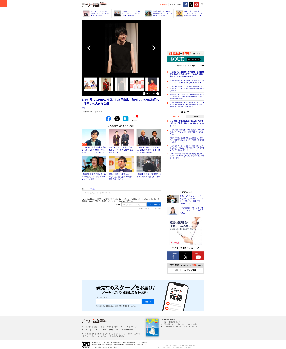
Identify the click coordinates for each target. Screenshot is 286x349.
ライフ (134, 327)
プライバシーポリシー (89, 336)
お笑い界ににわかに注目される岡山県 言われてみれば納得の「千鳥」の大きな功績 (120, 101)
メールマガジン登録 (187, 270)
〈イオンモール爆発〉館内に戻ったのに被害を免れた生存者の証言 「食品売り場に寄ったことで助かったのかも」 (187, 74)
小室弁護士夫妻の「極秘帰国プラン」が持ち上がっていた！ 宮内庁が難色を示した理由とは (187, 81)
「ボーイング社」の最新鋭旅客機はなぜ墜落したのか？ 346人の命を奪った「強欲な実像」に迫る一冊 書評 (187, 156)
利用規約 (99, 306)
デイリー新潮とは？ (88, 334)
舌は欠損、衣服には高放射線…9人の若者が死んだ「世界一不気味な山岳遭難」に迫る (187, 123)
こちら (118, 347)
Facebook (173, 254)
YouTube (198, 254)
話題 (96, 327)
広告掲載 (99, 334)
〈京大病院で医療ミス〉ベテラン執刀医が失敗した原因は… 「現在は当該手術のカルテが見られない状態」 (187, 89)
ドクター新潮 (127, 330)
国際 (116, 327)
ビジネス (85, 330)
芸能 (83, 108)
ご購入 (130, 334)
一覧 (203, 65)
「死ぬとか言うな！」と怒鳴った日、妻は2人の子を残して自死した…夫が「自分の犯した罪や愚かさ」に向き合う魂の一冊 (187, 148)
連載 (104, 330)
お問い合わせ (109, 334)
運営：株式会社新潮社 (117, 336)
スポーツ (96, 330)
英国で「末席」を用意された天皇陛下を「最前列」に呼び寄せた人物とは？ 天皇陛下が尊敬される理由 (187, 140)
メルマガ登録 (175, 4)
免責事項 (137, 334)
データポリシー (103, 336)
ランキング (86, 327)
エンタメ (124, 327)
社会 (102, 327)
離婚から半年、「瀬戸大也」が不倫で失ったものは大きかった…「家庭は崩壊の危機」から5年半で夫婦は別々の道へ (187, 96)
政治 (109, 327)
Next (157, 93)
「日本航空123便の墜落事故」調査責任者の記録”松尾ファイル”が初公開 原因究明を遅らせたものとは (187, 132)
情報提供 (163, 4)
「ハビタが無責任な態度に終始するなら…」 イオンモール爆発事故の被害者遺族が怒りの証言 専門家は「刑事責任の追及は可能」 (187, 104)
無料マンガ (114, 330)
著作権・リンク (121, 334)
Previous (144, 93)
